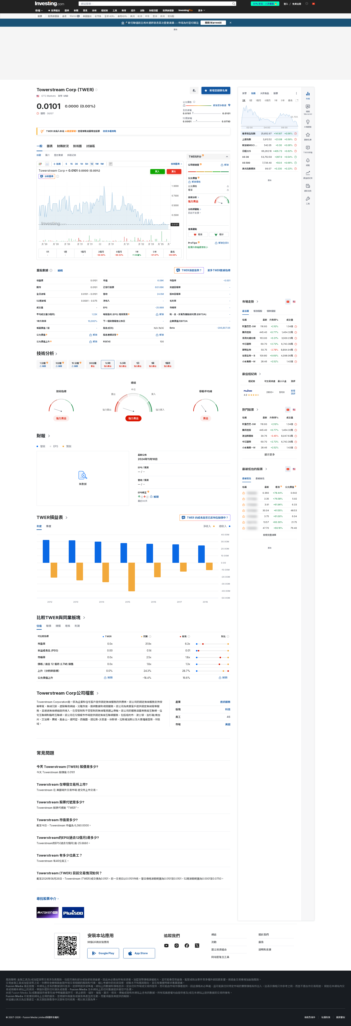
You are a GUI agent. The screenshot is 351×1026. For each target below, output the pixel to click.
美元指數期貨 (248, 168)
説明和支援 (264, 949)
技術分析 (45, 353)
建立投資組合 (219, 949)
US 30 (245, 157)
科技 (227, 709)
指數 (253, 93)
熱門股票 (248, 409)
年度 (39, 526)
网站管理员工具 (220, 957)
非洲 (162, 16)
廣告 (261, 942)
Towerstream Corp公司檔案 (65, 693)
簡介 (47, 155)
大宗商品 (264, 93)
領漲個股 (257, 311)
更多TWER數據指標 (218, 270)
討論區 (90, 146)
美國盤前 (87, 16)
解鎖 (110, 677)
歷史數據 (58, 155)
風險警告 (340, 1017)
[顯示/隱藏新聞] (111, 164)
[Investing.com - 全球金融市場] (49, 3)
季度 (48, 526)
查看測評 (293, 392)
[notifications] (307, 3)
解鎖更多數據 (219, 105)
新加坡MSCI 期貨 (250, 145)
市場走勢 (248, 301)
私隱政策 (325, 1017)
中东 (147, 16)
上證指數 (246, 139)
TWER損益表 (50, 517)
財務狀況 (63, 146)
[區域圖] (47, 164)
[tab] (44, 364)
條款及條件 (309, 1017)
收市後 (98, 16)
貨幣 (244, 93)
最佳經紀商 (249, 374)
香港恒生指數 (248, 133)
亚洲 (155, 16)
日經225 (246, 151)
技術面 (77, 146)
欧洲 (140, 16)
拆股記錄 (71, 155)
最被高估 (260, 478)
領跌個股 (271, 311)
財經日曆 (153, 10)
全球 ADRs (109, 16)
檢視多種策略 (109, 131)
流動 (213, 942)
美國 (227, 724)
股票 (40, 16)
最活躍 (245, 311)
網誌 (213, 934)
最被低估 (246, 478)
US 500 (246, 162)
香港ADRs (122, 16)
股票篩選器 (168, 10)
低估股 (171, 16)
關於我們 (263, 934)
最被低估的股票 (252, 469)
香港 (64, 16)
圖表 (50, 146)
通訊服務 (225, 701)
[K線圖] (40, 164)
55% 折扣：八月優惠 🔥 (265, 3)
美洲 (132, 16)
